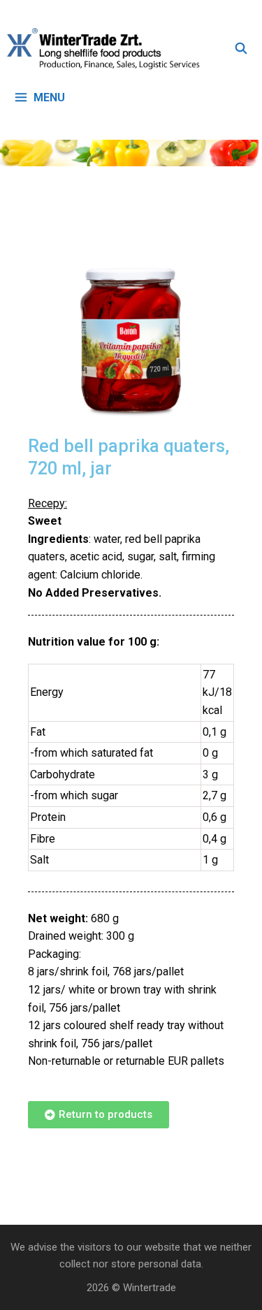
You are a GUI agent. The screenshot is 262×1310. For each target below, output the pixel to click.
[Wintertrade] (107, 49)
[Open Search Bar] (240, 49)
